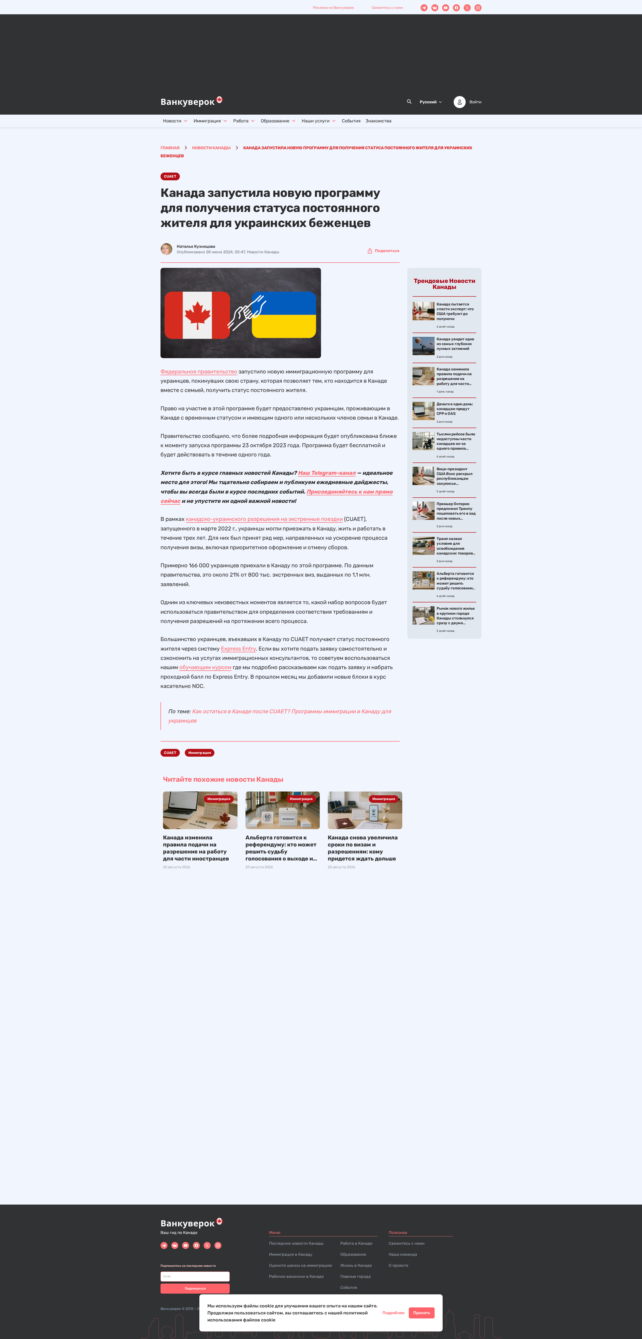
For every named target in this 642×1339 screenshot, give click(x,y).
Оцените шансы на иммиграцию (300, 1265)
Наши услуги (316, 121)
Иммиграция (207, 121)
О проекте (398, 1265)
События (351, 121)
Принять (421, 1312)
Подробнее (393, 1312)
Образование (275, 121)
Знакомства (378, 121)
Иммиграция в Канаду (290, 1254)
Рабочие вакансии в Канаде (296, 1276)
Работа (241, 121)
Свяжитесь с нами (387, 8)
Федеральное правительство (198, 371)
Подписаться (195, 1288)
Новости (172, 121)
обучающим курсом (205, 667)
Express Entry (238, 648)
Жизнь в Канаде (356, 1265)
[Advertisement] (321, 58)
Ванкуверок (170, 1309)
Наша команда (403, 1254)
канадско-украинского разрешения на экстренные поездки (264, 519)
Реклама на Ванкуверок (333, 8)
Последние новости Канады (296, 1243)
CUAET (170, 176)
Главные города (355, 1276)
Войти (475, 102)
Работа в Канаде (356, 1243)
